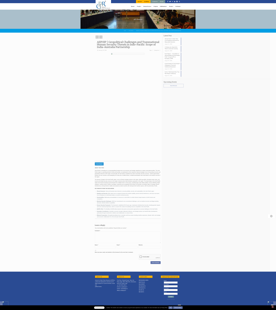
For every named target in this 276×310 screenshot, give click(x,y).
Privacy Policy (177, 307)
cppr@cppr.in (124, 286)
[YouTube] (172, 1)
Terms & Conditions (99, 307)
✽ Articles (142, 282)
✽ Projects (142, 288)
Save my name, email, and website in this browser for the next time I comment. (114, 252)
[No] (274, 307)
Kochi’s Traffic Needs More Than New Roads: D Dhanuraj (172, 72)
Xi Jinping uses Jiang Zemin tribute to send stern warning (171, 48)
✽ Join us (141, 289)
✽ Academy (142, 284)
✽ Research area (143, 280)
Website (141, 244)
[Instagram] (177, 1)
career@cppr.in (124, 288)
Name (96, 244)
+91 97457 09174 (122, 285)
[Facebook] (168, 1)
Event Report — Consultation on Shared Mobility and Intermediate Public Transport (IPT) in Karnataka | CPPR (172, 56)
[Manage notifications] (272, 307)
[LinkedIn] (175, 1)
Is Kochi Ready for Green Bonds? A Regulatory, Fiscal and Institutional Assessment (172, 65)
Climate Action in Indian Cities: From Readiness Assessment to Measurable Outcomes (172, 40)
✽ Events (141, 291)
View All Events (173, 85)
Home (125, 30)
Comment (97, 230)
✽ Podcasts (142, 286)
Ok (170, 307)
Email (118, 244)
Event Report (131, 30)
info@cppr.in (123, 290)
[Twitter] (170, 1)
